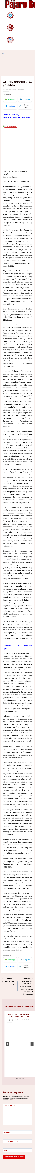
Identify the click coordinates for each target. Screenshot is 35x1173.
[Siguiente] (32, 1044)
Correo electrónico (12, 1141)
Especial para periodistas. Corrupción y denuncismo (18, 1015)
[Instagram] (10, 27)
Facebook (10, 106)
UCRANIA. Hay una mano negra (9, 981)
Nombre (7, 1132)
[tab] (16, 1078)
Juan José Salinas (11, 89)
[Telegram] (10, 15)
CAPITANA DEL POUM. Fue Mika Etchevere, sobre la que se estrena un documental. (26, 986)
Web (5, 1150)
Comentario (9, 1106)
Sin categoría (8, 79)
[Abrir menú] (22, 30)
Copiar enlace (24, 106)
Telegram (25, 99)
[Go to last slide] (7, 1044)
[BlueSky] (10, 40)
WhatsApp (10, 99)
